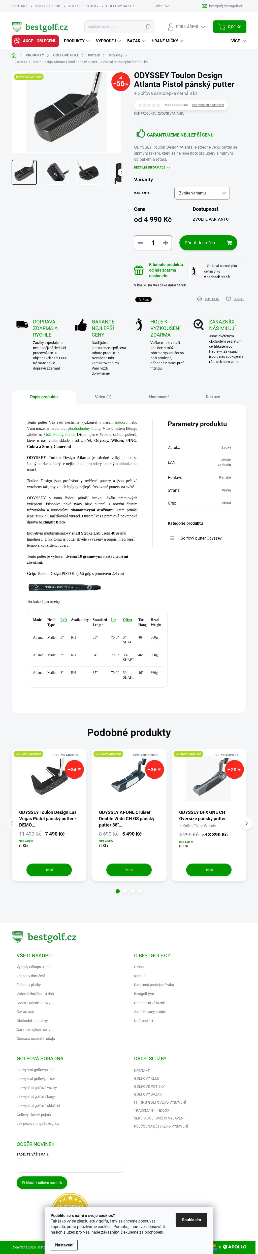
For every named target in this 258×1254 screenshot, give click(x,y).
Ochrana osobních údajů (36, 1039)
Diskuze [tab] (213, 396)
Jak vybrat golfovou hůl (35, 1070)
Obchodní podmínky (32, 1021)
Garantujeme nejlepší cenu (180, 135)
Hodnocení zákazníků (151, 1003)
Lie (113, 620)
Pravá (226, 490)
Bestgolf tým (144, 994)
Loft (63, 620)
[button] (117, 891)
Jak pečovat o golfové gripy (38, 1123)
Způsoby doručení (31, 976)
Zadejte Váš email (33, 1154)
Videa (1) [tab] (103, 396)
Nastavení (64, 1245)
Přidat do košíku (200, 242)
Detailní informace (149, 167)
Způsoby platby (29, 985)
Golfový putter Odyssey (201, 538)
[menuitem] (35, 41)
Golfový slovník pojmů (34, 1115)
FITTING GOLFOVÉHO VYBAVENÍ (160, 1102)
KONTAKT (19, 6)
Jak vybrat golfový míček (36, 1079)
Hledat (148, 27)
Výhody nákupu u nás (33, 967)
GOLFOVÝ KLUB (47, 6)
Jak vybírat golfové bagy (36, 1097)
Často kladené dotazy (33, 1003)
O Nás (139, 967)
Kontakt (140, 976)
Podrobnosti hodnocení (208, 105)
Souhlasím (191, 1219)
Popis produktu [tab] (44, 396)
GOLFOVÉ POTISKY (83, 6)
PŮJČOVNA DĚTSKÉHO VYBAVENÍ (161, 1126)
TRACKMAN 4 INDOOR (152, 1110)
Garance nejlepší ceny (33, 1030)
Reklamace (25, 1012)
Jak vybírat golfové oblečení (38, 1106)
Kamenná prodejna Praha (154, 985)
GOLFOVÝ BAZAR (120, 6)
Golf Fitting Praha (59, 434)
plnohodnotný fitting (84, 428)
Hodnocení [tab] (159, 396)
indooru (121, 422)
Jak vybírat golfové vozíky (37, 1088)
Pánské (225, 477)
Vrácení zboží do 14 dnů (35, 994)
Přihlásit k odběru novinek (42, 1183)
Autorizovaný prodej (150, 1012)
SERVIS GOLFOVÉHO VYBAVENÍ (159, 1118)
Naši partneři (144, 1021)
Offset (127, 620)
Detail (49, 870)
